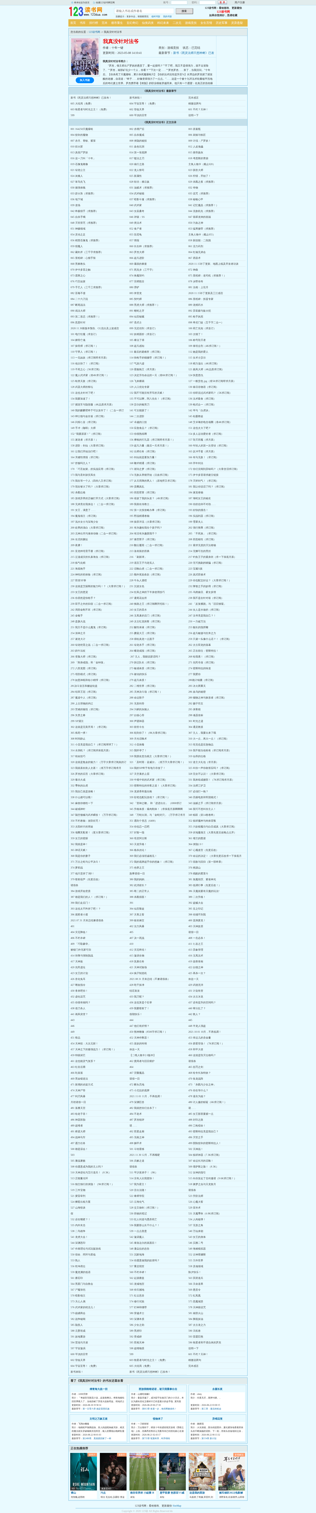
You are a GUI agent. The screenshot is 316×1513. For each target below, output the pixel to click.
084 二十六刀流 (79, 299)
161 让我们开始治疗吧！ (84, 451)
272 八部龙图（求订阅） (84, 668)
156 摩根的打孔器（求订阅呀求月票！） (152, 439)
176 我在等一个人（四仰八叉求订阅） (92, 480)
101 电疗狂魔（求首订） (84, 334)
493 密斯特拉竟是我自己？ (203, 1131)
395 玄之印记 (195, 908)
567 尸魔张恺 (78, 1289)
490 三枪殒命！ (197, 1125)
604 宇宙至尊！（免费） (143, 103)
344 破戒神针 (78, 809)
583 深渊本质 (136, 1319)
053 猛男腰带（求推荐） (202, 228)
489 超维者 (77, 1125)
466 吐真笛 (77, 1073)
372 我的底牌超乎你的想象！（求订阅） (152, 861)
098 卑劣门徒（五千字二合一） (206, 322)
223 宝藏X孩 (195, 568)
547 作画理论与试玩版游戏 (86, 1248)
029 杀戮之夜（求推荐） (202, 181)
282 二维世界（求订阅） (143, 686)
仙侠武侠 (148, 22)
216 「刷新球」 (138, 557)
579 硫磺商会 (78, 1313)
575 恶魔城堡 (195, 1301)
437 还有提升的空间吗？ (202, 1002)
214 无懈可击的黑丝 (199, 551)
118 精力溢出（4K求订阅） (203, 363)
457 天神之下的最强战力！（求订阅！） (93, 1049)
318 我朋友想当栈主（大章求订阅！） (150, 756)
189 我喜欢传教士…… (142, 504)
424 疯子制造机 (138, 973)
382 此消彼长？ (138, 885)
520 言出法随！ (138, 1190)
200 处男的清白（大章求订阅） (88, 527)
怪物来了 (158, 1418)
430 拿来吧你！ (79, 990)
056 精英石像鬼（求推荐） (86, 240)
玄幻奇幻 (132, 22)
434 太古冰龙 (195, 996)
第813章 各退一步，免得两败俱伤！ (159, 1408)
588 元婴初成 (78, 1330)
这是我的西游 (197, 1492)
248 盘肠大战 (78, 621)
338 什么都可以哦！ (82, 797)
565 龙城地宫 (136, 1284)
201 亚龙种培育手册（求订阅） (88, 551)
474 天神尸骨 (78, 1090)
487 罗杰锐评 (136, 1119)
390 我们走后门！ (81, 902)
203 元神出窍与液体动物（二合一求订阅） (95, 533)
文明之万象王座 (99, 1418)
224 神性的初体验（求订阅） (87, 574)
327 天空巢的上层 (139, 774)
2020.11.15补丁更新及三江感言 (205, 293)
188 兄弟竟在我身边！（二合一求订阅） (93, 504)
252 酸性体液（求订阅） (143, 627)
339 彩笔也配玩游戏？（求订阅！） (149, 797)
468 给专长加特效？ (199, 1073)
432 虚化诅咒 (78, 996)
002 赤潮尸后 (136, 129)
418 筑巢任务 (136, 961)
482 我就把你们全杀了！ (143, 1108)
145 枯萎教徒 (195, 416)
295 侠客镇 (194, 709)
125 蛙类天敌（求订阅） (84, 381)
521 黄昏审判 (78, 1196)
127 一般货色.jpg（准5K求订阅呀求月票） (212, 381)
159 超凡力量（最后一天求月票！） (149, 445)
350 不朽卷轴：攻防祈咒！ (86, 820)
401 (72, 926)
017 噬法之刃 (136, 158)
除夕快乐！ (194, 1272)
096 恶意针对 (78, 322)
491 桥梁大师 (78, 1131)
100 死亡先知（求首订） (202, 328)
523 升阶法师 (195, 1196)
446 (72, 1026)
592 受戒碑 (135, 1336)
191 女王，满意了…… (83, 510)
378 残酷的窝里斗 (198, 873)
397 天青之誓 (136, 914)
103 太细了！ (195, 334)
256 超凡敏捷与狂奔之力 (202, 633)
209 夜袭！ (77, 545)
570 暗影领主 (78, 1295)
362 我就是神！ (79, 844)
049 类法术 (135, 222)
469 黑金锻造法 (79, 1078)
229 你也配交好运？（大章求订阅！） (209, 580)
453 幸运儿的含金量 (199, 1037)
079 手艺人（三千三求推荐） (87, 287)
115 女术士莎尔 (197, 357)
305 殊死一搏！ (79, 732)
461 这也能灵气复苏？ (83, 1061)
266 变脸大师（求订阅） (84, 656)
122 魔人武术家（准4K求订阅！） (90, 375)
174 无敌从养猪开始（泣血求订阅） (149, 475)
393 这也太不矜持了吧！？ (86, 908)
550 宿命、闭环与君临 (83, 1254)
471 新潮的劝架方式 (82, 1084)
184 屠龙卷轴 (195, 492)
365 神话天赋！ (79, 850)
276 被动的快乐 (138, 674)
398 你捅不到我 (197, 914)
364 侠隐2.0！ (196, 844)
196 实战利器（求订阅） (202, 516)
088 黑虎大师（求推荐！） (144, 305)
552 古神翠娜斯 (197, 1254)
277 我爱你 (194, 674)
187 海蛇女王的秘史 (199, 498)
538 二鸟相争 (78, 1231)
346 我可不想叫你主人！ (202, 809)
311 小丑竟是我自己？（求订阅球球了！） (95, 744)
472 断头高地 (136, 1084)
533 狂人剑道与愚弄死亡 (143, 1219)
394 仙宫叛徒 (136, 908)
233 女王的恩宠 (79, 592)
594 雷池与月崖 (79, 1342)
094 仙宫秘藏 (136, 316)
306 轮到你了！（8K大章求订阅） (148, 732)
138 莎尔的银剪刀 (139, 404)
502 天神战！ (195, 1149)
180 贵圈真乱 (136, 486)
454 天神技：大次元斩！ (84, 1043)
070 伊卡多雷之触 (81, 269)
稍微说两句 (194, 103)
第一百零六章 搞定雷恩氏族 (96, 1408)
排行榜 (93, 22)
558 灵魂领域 (195, 1266)
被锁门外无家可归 (81, 949)
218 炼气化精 (78, 562)
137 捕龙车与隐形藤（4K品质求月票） (92, 404)
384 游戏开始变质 (81, 891)
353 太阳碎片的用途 (82, 826)
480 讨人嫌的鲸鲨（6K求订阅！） (207, 1102)
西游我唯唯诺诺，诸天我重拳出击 (158, 1389)
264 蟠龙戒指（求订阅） (143, 650)
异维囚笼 (217, 1418)
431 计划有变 (195, 990)
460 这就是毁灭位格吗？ (202, 1055)
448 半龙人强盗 (197, 1026)
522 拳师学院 (136, 1196)
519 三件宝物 (78, 1190)
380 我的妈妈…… (139, 879)
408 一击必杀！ (197, 938)
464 (131, 1067)
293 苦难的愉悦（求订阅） (86, 709)
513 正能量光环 (79, 1178)
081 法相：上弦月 (198, 287)
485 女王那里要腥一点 (200, 1114)
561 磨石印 (77, 1278)
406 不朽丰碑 (78, 938)
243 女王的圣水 (138, 609)
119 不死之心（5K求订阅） (86, 369)
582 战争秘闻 (78, 1319)
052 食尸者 (135, 228)
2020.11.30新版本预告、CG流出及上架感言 (95, 328)
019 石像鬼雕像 (79, 164)
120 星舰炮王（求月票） (143, 369)
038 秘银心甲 (195, 199)
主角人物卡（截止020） (201, 164)
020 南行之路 (136, 164)
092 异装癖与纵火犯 (199, 310)
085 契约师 (135, 299)
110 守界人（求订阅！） (84, 351)
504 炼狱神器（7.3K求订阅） (204, 1155)
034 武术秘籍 (136, 193)
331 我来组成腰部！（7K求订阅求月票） (211, 779)
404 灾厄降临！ (79, 932)
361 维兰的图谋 (197, 838)
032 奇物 (193, 187)
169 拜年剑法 (195, 463)
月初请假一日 (78, 1102)
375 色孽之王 (136, 867)
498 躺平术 (135, 1143)
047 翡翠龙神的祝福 (199, 217)
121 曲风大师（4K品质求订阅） (206, 369)
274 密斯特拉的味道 (199, 668)
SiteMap (177, 1505)
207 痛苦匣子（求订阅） (143, 539)
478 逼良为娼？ (197, 1096)
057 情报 (134, 240)
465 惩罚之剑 (195, 1067)
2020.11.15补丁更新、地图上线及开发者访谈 (213, 264)
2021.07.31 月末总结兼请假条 (87, 920)
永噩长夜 (217, 1389)
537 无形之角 (195, 1225)
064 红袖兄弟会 (197, 252)
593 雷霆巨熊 (195, 1336)
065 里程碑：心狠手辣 (83, 258)
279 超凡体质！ (138, 680)
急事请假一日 (137, 873)
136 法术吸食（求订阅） (202, 398)
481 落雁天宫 (78, 1108)
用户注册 (240, 2)
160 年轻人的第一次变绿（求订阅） (208, 445)
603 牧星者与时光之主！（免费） (89, 109)
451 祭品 (75, 1037)
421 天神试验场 (138, 967)
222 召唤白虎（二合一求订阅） (147, 568)
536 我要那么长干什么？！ (144, 1225)
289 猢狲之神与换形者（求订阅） (207, 697)
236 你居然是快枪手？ (83, 598)
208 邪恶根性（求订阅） (202, 539)
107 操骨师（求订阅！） (84, 346)
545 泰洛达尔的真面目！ (143, 1243)
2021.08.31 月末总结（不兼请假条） (149, 979)
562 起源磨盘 (136, 1278)
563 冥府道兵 (195, 1278)
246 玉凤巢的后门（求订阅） (145, 615)
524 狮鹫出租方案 (81, 1201)
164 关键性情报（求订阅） (86, 457)
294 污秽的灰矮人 (139, 709)
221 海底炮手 (78, 568)
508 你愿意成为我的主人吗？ (87, 1166)
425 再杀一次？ (197, 973)
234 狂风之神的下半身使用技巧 (147, 592)
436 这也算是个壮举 (140, 1002)
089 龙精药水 (195, 305)
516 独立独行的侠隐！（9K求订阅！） (92, 1184)
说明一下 (193, 115)
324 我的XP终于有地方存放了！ (147, 768)
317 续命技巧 (78, 756)
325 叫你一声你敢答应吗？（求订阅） (209, 768)
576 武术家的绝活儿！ (83, 1307)
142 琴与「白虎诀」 (199, 410)
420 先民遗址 (78, 967)
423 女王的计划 (79, 973)
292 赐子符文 (195, 703)
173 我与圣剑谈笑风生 (83, 475)
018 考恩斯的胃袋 (198, 158)
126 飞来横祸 (136, 381)
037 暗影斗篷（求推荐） (143, 199)
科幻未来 (163, 22)
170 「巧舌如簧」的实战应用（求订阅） (93, 469)
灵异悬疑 (237, 22)
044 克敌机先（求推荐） (202, 211)
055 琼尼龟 (135, 234)
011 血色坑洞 (136, 146)
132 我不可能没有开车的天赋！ (147, 392)
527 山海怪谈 (78, 1207)
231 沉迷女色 (136, 586)
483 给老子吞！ (79, 1114)
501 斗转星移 (136, 1149)
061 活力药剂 (195, 246)
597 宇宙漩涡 (78, 1348)
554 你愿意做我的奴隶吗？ (144, 1260)
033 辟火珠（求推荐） (83, 193)
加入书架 (85, 80)
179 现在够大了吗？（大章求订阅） (91, 486)
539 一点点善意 (138, 1231)
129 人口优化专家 (139, 387)
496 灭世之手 (195, 1137)
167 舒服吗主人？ (81, 463)
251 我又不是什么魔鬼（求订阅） (89, 627)
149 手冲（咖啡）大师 (83, 428)
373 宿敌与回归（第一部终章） (206, 861)
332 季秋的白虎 (79, 785)
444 (131, 1020)
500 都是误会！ (79, 1149)
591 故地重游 (78, 1336)
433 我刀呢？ (136, 996)
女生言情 (206, 22)
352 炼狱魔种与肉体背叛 (202, 820)
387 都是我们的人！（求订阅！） (89, 897)
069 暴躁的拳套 (138, 264)
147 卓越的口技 (138, 422)
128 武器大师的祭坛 (82, 387)
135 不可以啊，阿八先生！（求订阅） (150, 398)
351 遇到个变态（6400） (143, 820)
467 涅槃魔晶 (136, 1073)
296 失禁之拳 (78, 715)
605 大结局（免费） (82, 103)
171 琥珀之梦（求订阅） (143, 469)
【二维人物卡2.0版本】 (142, 1055)
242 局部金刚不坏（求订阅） (87, 609)
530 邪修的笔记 (138, 1213)
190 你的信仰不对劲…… (202, 504)
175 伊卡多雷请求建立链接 (203, 475)
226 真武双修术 (197, 574)
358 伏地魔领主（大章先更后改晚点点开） (212, 832)
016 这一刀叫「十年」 (83, 158)
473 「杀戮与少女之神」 (202, 1084)
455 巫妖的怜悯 (138, 1043)
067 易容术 (194, 258)
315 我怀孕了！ (138, 750)
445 (190, 1020)
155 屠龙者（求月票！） (84, 439)
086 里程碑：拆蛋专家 (200, 299)
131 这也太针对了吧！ (83, 392)
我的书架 (167, 16)
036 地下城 (77, 199)
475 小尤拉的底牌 (139, 1090)
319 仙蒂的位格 (197, 756)
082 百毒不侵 (78, 293)
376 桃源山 (194, 867)
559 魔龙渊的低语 (81, 1272)
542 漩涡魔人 (136, 1237)
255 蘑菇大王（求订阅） (143, 633)
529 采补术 (194, 1207)
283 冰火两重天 (197, 686)
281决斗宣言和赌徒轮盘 (84, 686)
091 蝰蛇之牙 (136, 310)
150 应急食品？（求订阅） (144, 428)
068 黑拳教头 (78, 264)
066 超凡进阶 (136, 258)
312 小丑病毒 (136, 744)
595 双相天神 (136, 1342)
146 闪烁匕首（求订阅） (84, 422)
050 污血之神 (195, 222)
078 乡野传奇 (195, 281)
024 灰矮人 (77, 176)
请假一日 (193, 932)
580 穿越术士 (136, 1313)
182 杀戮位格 (78, 492)
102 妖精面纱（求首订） (143, 334)
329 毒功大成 (78, 779)
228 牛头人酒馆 (138, 580)
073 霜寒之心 (78, 275)
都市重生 (117, 22)
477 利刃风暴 (78, 1096)
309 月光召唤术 (138, 738)
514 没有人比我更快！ (142, 1178)
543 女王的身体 (197, 1237)
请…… (192, 1108)
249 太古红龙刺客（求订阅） (145, 621)
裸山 (73, 1492)
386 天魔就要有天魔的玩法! (203, 891)
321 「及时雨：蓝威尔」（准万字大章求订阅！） (157, 762)
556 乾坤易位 (78, 1266)
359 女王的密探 (79, 838)
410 (131, 944)
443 (72, 1020)
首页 (73, 22)
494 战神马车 (78, 1137)
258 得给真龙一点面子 (142, 639)
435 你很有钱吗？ (81, 1002)
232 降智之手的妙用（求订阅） (206, 586)
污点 (103, 1492)
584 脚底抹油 (195, 1319)
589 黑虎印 (135, 1330)
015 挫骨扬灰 (195, 152)
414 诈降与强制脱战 (82, 955)
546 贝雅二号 (195, 1243)
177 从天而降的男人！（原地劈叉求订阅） (153, 480)
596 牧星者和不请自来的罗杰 (204, 1342)
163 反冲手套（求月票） (202, 451)
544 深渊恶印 (78, 1243)
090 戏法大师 (78, 310)
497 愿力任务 (78, 1143)
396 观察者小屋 (79, 914)
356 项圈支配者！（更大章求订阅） (91, 832)
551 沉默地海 (136, 1254)
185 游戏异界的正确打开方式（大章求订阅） (96, 498)
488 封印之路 (195, 1119)
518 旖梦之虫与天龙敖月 (202, 1184)
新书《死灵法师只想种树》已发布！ (91, 97)
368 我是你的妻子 (81, 856)
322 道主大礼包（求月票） (203, 762)
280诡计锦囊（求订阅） (201, 680)
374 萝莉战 (77, 867)
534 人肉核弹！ (197, 1219)
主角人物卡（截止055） (201, 234)
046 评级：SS (137, 217)
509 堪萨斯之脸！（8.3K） (203, 1166)
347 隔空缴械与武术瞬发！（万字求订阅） (95, 815)
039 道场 (75, 205)
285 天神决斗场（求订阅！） (145, 691)
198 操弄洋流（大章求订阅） (145, 521)
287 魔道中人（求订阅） (84, 697)
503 (72, 1155)
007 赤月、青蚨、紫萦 (83, 140)
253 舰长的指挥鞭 (198, 627)
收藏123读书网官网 (105, 2)
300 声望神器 (136, 721)
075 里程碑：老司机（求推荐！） (207, 275)
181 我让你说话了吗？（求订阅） (207, 486)
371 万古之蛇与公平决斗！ (86, 861)
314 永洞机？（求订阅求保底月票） (91, 750)
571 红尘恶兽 (136, 1295)
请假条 (74, 885)
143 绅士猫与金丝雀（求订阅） (88, 416)
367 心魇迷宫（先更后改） (203, 850)
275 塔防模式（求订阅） (84, 674)
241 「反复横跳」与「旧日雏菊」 (207, 604)
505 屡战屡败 (78, 1160)
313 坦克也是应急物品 (200, 744)
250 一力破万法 (197, 621)
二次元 (177, 22)
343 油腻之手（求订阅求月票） (206, 803)
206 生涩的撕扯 (79, 539)
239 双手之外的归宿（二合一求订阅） (92, 604)
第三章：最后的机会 (211, 1408)
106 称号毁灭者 (197, 340)
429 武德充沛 (195, 985)
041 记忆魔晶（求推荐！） (203, 205)
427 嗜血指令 (78, 985)
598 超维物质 (136, 1348)
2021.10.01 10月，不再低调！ (204, 1031)
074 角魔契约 (136, 275)
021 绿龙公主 (78, 170)
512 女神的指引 (197, 1172)
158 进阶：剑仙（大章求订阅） (88, 445)
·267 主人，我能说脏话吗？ (145, 656)
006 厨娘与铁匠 (197, 135)
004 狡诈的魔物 (79, 135)
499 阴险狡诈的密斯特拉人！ (204, 1143)
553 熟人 (75, 1260)
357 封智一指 (136, 832)
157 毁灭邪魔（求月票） (202, 439)
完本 (105, 22)
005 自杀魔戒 (136, 135)
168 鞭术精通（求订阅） (143, 463)
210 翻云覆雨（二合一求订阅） (147, 545)
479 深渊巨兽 (136, 1102)
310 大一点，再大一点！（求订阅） (208, 738)
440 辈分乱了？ (197, 1008)
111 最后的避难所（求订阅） (145, 351)
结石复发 (134, 990)
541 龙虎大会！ (79, 1237)
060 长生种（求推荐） (142, 246)
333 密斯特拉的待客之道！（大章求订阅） (153, 785)
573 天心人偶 (78, 1301)
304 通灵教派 (195, 727)
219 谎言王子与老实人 (142, 562)
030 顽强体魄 (78, 187)
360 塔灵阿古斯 (138, 838)
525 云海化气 (136, 1201)
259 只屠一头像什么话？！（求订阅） (209, 639)
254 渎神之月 (78, 633)
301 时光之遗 (195, 721)
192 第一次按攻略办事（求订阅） (148, 510)
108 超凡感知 (136, 346)
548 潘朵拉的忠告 (139, 1248)
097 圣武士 (135, 322)
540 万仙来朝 (195, 1231)
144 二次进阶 (136, 416)
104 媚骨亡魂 (78, 340)
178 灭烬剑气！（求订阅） (203, 480)
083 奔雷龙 (135, 293)
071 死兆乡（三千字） (142, 269)
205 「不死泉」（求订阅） (203, 533)
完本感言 (193, 97)
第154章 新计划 (209, 1438)
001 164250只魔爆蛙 (82, 129)
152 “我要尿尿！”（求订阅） (87, 434)
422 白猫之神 (195, 967)
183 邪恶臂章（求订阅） (143, 492)
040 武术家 (135, 205)
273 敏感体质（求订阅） (143, 668)
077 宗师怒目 (136, 281)
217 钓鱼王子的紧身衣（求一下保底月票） (212, 557)
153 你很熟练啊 (138, 434)
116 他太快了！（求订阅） (86, 363)
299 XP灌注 (77, 721)
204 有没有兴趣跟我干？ (143, 533)
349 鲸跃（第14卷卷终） (202, 815)
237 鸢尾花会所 (138, 598)
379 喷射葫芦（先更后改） (86, 879)
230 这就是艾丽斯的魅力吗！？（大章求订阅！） (98, 586)
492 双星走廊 (136, 1131)
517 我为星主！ (138, 1184)
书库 (83, 22)
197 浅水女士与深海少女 (84, 521)
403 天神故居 (195, 926)
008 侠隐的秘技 (138, 140)
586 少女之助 (136, 1325)
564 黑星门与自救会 (82, 1284)
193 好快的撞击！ (198, 510)
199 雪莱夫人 (195, 521)
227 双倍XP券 (78, 580)
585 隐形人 (77, 1325)
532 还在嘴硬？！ (81, 1219)
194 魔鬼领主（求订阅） (84, 516)
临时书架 (155, 16)
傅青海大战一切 (99, 1389)
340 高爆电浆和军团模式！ (203, 797)
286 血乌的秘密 (197, 691)
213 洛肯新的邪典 (139, 551)
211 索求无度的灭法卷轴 (202, 545)
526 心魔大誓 (195, 1201)
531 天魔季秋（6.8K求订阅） (204, 1213)
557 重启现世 (136, 1266)
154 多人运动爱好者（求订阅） (206, 434)
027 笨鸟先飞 (78, 181)
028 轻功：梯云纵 (139, 181)
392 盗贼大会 (195, 902)
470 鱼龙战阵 (195, 1078)
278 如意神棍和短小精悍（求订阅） (91, 680)
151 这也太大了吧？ (199, 428)
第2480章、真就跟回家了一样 (97, 1438)
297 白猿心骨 (136, 715)
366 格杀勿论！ (138, 850)
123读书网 (88, 11)
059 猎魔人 (77, 246)
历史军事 (221, 22)
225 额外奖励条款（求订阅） (145, 574)
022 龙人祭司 (136, 170)
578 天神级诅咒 (197, 1307)
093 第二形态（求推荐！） (86, 316)
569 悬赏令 (194, 1289)
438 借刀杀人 (78, 1008)
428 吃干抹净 (136, 985)
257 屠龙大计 (78, 639)
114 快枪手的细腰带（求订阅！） (148, 357)
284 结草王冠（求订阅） (84, 691)
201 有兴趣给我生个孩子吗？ (145, 527)
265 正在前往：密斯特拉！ (203, 650)
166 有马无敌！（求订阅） (203, 457)
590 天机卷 (194, 1330)
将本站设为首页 (81, 2)
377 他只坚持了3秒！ (82, 873)
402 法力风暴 (136, 926)
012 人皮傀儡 (195, 146)
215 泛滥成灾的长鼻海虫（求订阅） (91, 557)
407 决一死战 (136, 938)
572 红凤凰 (194, 1295)
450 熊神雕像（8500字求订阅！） (148, 1031)
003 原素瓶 (194, 129)
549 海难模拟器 (197, 1248)
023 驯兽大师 (195, 170)
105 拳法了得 (136, 340)
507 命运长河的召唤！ (200, 1160)
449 (72, 1031)
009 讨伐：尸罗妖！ (199, 140)
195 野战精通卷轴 (139, 516)
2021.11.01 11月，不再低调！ (145, 1096)
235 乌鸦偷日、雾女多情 (202, 592)
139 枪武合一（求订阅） (202, 404)
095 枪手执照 (195, 316)
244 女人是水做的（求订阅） (204, 609)
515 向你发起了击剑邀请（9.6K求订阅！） (212, 1178)
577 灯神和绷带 (138, 1307)
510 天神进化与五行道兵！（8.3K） (91, 1172)
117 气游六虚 (136, 363)
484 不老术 (135, 1114)
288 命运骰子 (136, 697)
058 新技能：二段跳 (199, 240)
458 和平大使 (195, 1049)
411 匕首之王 (195, 944)
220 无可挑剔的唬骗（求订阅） (206, 562)
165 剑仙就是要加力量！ (143, 457)
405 (131, 932)
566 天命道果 (195, 1284)
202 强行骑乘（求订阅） (202, 527)
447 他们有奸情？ (139, 1026)
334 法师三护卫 (197, 785)
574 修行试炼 (136, 1301)
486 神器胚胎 (78, 1119)
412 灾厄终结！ (138, 949)
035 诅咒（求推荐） (199, 193)
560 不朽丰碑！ (138, 1272)
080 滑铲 (134, 287)
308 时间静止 (78, 738)
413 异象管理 (195, 949)
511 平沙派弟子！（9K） (143, 1172)
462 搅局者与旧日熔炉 (142, 1061)
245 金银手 (77, 615)
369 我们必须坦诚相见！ (143, 856)
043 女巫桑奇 (136, 211)
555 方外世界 (195, 1260)
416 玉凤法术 (195, 955)
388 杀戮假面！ (138, 897)
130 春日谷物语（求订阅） (203, 387)
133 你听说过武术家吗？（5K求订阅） (210, 392)
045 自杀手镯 (78, 217)
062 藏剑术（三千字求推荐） (87, 252)
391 (131, 902)
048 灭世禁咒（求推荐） (84, 222)
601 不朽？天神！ (198, 109)
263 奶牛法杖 (78, 650)
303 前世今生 (136, 727)
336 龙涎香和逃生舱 (140, 791)
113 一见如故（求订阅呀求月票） (89, 357)
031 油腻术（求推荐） (142, 187)
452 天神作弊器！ (139, 1037)
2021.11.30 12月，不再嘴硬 (144, 1155)
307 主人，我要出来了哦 (202, 732)
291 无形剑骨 (136, 703)
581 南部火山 (195, 1313)
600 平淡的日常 (138, 115)
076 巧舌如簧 (78, 281)
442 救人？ (194, 1014)
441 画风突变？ (79, 1014)
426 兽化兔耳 (78, 979)
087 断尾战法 (78, 305)
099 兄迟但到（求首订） (143, 328)
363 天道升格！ (138, 844)
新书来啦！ (135, 97)
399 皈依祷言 (136, 920)
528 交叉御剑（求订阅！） (144, 1207)
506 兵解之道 (136, 1160)
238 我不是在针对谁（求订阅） (206, 598)
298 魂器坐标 (195, 715)
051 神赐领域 (78, 228)
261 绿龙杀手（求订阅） (143, 645)
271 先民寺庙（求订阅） (202, 662)
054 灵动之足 (78, 234)
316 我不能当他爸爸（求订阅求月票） (209, 750)
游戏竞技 (191, 22)
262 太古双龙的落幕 (199, 645)
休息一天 (193, 979)
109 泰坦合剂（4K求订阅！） (205, 346)
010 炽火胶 (77, 146)
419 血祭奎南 (195, 961)
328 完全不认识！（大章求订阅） (207, 774)
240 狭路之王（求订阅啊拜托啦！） (149, 604)
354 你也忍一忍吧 (139, 826)
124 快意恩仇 (195, 375)
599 (72, 115)
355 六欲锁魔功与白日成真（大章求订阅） (212, 826)
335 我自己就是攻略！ (83, 791)
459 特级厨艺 (78, 1055)
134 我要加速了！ (81, 398)
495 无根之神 (136, 1137)
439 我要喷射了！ (139, 1008)
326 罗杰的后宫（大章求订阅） (88, 774)
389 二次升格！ (197, 897)
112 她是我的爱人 (198, 351)
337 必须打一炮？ (198, 791)
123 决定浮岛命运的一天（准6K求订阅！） (153, 375)
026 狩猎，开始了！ (199, 176)
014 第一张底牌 (138, 152)
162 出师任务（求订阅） (143, 451)
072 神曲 (193, 269)
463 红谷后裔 (78, 1067)
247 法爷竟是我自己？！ (202, 615)
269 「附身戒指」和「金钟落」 (88, 662)
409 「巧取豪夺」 (81, 944)
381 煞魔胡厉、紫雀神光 (202, 879)
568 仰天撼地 (136, 1289)
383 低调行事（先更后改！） (204, 885)
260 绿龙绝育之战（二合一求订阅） (91, 645)
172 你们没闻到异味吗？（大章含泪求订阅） (213, 469)
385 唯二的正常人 (139, 891)
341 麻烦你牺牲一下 (82, 803)
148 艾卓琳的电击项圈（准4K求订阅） (210, 422)
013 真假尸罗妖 (79, 152)
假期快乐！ (135, 1014)
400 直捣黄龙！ (197, 920)
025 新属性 (135, 176)
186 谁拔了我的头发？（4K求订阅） (149, 498)
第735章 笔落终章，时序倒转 (156, 1438)
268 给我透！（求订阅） (202, 656)
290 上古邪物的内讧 (82, 703)
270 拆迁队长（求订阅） (143, 662)
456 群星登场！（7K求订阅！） (206, 1043)
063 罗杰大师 (136, 252)
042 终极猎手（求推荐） (84, 211)
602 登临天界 (136, 109)
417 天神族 (77, 961)
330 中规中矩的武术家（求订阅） (148, 779)
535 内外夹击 (78, 1225)
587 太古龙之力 (197, 1325)
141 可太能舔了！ (139, 410)
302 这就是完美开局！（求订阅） (89, 727)
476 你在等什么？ (198, 1090)
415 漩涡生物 (136, 955)
